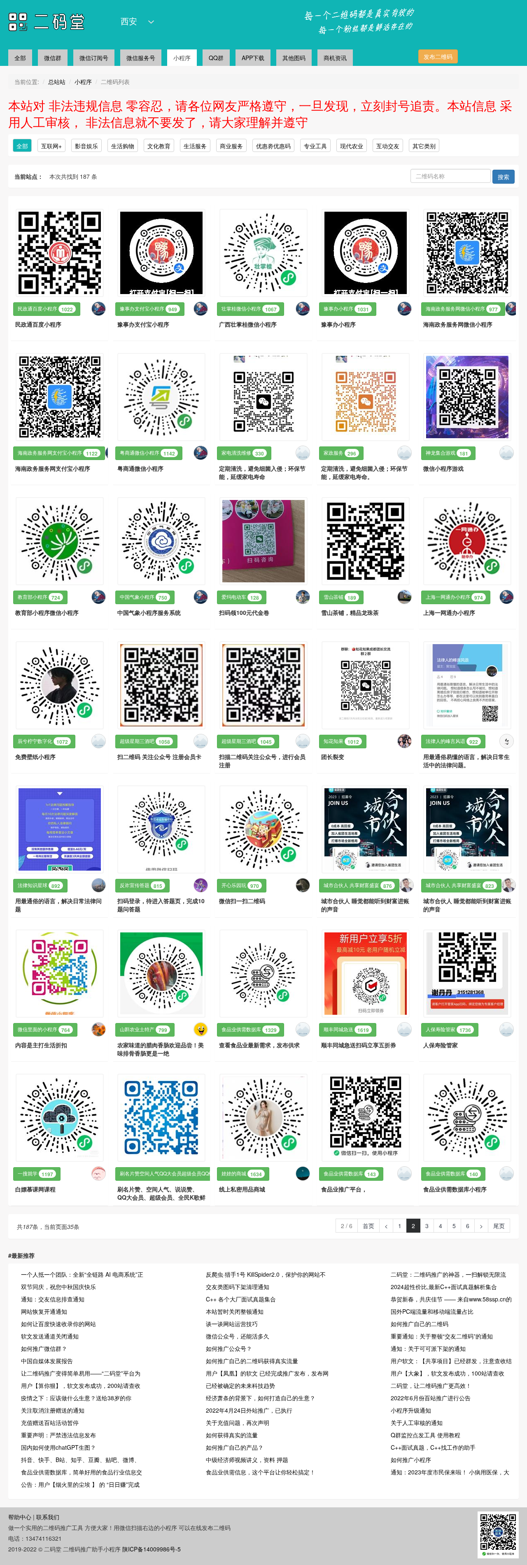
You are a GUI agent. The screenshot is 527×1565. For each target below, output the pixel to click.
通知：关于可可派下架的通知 (428, 1348)
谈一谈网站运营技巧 (232, 1324)
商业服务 (231, 146)
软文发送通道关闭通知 (50, 1336)
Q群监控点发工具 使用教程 (425, 1435)
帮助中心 (19, 1517)
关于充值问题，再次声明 (237, 1422)
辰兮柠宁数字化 (43, 741)
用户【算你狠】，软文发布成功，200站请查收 (80, 1385)
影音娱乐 (86, 146)
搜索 (503, 177)
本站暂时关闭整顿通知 (235, 1311)
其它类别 (424, 146)
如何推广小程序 (411, 1459)
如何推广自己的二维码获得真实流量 (252, 1361)
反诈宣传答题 (141, 885)
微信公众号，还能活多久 (237, 1336)
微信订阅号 (93, 58)
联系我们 (47, 1517)
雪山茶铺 (340, 597)
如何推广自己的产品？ (235, 1447)
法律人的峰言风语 (452, 741)
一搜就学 (35, 1174)
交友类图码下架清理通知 (237, 1286)
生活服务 (195, 146)
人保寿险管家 (448, 1029)
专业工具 (315, 146)
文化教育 (158, 146)
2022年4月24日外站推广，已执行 (249, 1410)
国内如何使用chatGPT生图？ (58, 1447)
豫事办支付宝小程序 (148, 309)
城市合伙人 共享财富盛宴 (358, 885)
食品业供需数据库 (249, 1029)
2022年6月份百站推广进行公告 (431, 1398)
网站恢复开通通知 (44, 1311)
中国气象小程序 (143, 597)
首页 (368, 1226)
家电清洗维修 (243, 453)
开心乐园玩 (240, 885)
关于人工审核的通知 (417, 1422)
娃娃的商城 (242, 1174)
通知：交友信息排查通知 (52, 1299)
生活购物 (122, 146)
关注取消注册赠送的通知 (52, 1410)
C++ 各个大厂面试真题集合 (241, 1299)
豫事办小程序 (346, 309)
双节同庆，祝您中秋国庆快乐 (58, 1286)
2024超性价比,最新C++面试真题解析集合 (444, 1286)
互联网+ (51, 146)
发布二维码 (438, 56)
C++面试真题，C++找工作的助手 (433, 1447)
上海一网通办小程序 (454, 597)
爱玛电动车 (240, 597)
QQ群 (216, 58)
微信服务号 (140, 58)
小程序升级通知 (411, 1410)
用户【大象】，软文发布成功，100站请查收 (447, 1373)
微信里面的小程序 (44, 1029)
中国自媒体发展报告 (47, 1361)
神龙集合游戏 (447, 453)
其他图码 (293, 58)
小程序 (182, 58)
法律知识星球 (39, 885)
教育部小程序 (39, 597)
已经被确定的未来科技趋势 (240, 1385)
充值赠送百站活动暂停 (50, 1422)
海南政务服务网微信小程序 (462, 309)
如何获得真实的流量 (232, 1435)
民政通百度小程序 (45, 309)
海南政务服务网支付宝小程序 (58, 453)
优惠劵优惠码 (273, 146)
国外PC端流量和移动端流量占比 (432, 1311)
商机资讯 (335, 58)
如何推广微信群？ (44, 1348)
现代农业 (351, 146)
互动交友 (387, 146)
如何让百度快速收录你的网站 (58, 1324)
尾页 (499, 1226)
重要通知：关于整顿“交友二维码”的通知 (442, 1336)
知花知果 (341, 741)
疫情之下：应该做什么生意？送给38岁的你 (76, 1398)
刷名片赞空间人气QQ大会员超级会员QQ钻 (174, 1174)
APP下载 (253, 58)
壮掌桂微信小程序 (249, 309)
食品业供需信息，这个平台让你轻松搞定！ (260, 1472)
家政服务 (340, 453)
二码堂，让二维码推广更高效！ (431, 1385)
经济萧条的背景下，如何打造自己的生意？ (260, 1398)
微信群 (52, 58)
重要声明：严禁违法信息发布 (58, 1435)
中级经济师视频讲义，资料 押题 (247, 1459)
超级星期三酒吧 (145, 741)
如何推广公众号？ (229, 1348)
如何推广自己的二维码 (419, 1324)
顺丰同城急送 (346, 1029)
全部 (20, 58)
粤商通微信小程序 (147, 453)
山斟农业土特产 (143, 1029)
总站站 (56, 81)
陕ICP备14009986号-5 (151, 1549)
